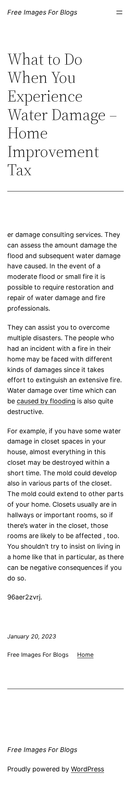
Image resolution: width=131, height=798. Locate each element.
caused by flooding (46, 401)
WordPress (87, 769)
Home (85, 654)
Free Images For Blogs (42, 12)
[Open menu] (119, 12)
